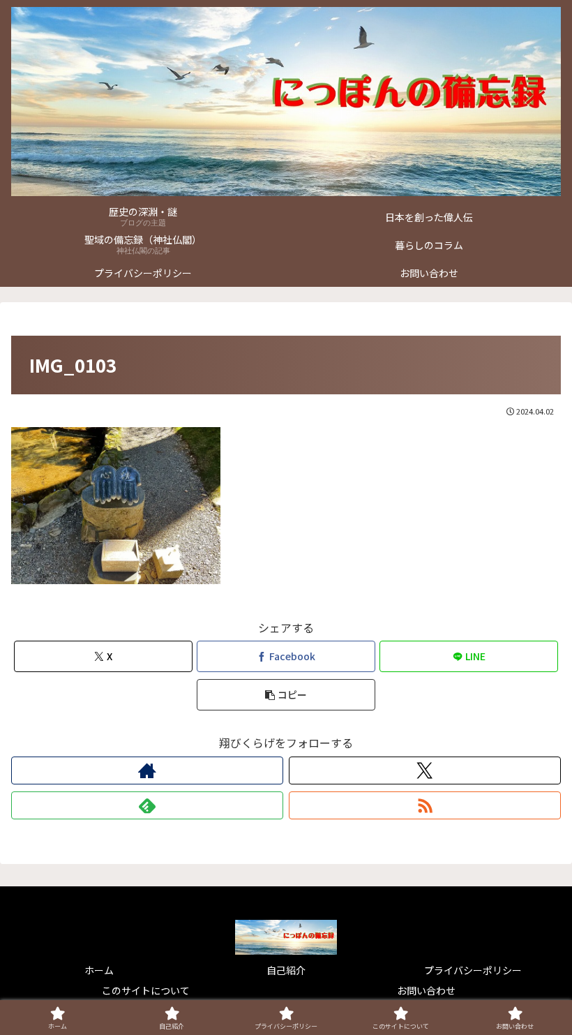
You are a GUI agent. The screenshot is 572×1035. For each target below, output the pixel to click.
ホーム (99, 970)
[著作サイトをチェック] (147, 770)
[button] (286, 694)
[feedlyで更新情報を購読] (147, 805)
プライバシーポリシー (473, 970)
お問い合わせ (426, 990)
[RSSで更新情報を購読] (425, 805)
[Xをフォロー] (425, 770)
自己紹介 (286, 970)
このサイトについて (146, 990)
